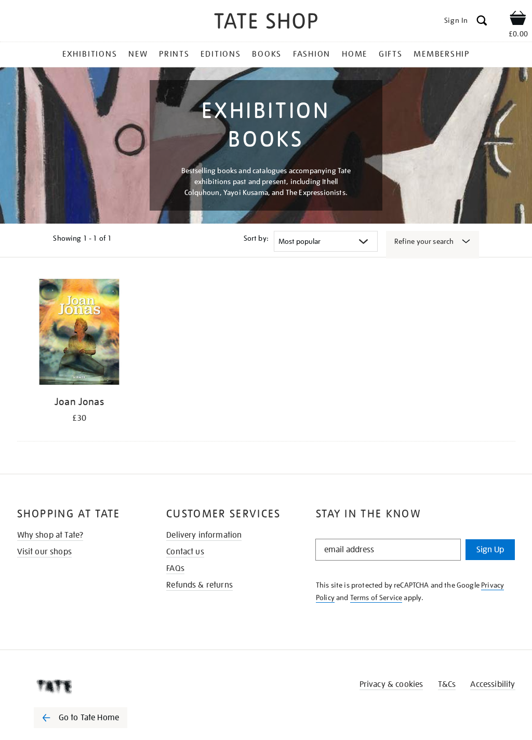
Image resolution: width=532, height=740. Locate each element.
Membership (442, 54)
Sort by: (256, 238)
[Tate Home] (88, 686)
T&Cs (447, 684)
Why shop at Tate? (50, 535)
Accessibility (492, 684)
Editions (221, 54)
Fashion (311, 54)
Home (354, 54)
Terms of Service (376, 597)
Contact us (185, 552)
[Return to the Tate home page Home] (266, 22)
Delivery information (204, 535)
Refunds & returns (199, 585)
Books (267, 54)
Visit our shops (44, 552)
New (138, 54)
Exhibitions (89, 54)
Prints (174, 54)
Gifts (391, 54)
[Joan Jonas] (79, 333)
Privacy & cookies (391, 684)
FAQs (175, 568)
